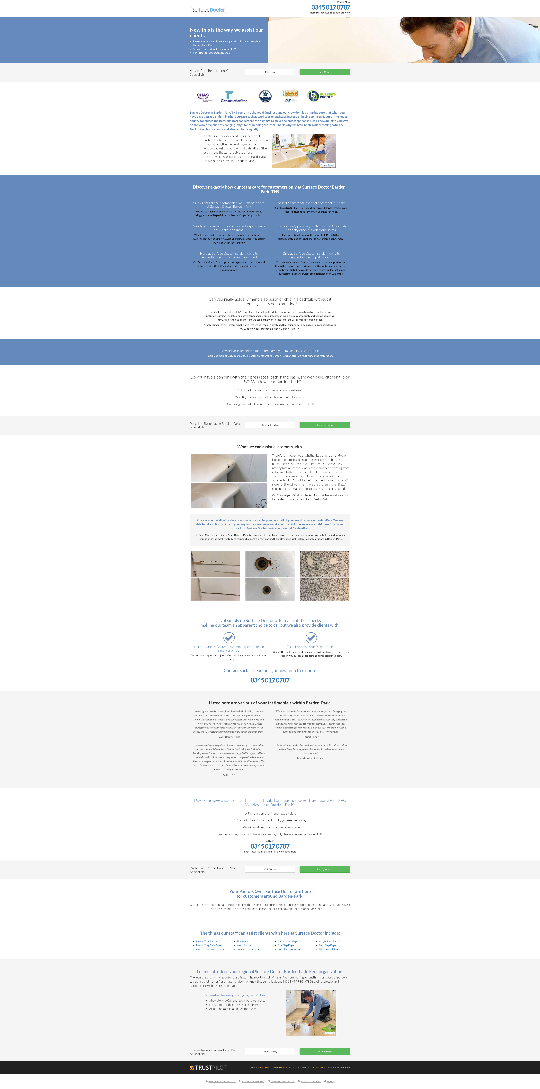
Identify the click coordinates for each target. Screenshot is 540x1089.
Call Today (270, 869)
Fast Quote (325, 72)
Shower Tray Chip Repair (209, 945)
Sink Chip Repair (286, 945)
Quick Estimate (325, 1051)
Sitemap (331, 1081)
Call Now (270, 72)
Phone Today (270, 1051)
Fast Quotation (325, 869)
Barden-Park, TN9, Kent (253, 1081)
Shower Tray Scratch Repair (210, 949)
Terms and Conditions (311, 1081)
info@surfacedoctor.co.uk (283, 1081)
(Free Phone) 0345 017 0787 (222, 1081)
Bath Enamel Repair (330, 949)
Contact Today (270, 424)
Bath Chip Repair (328, 945)
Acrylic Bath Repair (329, 941)
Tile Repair (243, 941)
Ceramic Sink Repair (289, 941)
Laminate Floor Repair (249, 949)
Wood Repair (244, 945)
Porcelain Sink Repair (289, 949)
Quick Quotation (325, 424)
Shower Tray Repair (206, 941)
